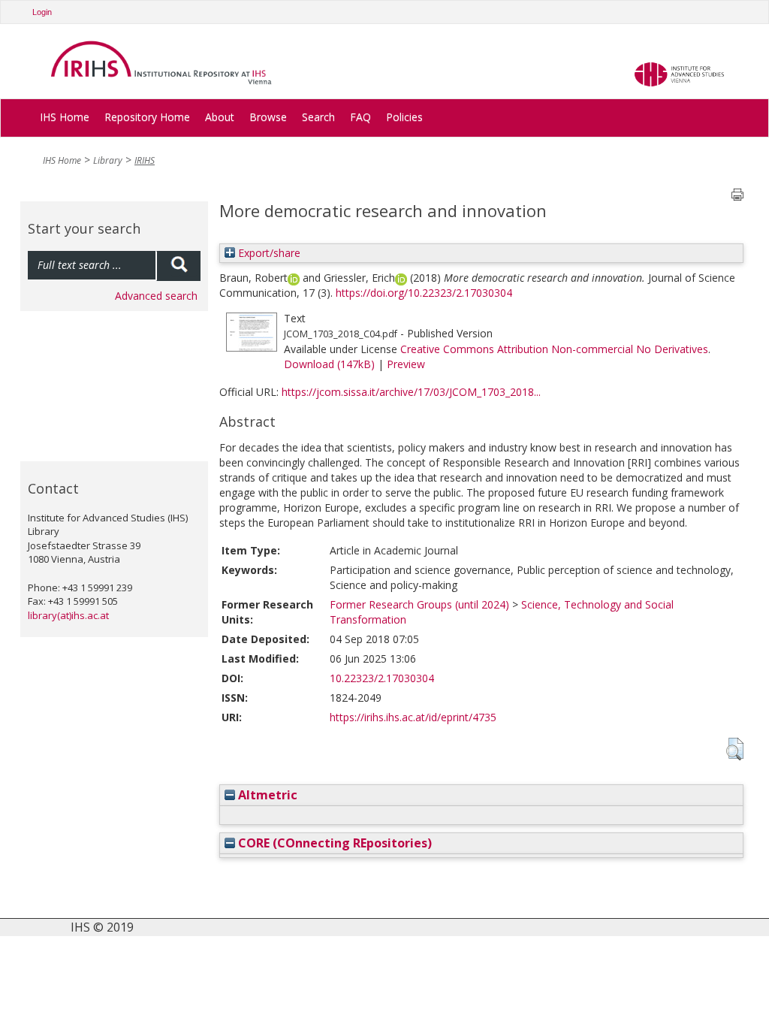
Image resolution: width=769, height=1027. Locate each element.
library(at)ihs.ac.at (68, 615)
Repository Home (147, 117)
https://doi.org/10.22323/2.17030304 (424, 292)
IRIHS (144, 160)
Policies (404, 117)
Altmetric (266, 795)
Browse (268, 117)
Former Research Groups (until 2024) (419, 604)
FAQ (360, 117)
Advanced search (156, 295)
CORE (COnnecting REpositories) (333, 843)
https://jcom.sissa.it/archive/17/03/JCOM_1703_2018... (411, 392)
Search (318, 117)
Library (107, 160)
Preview (406, 364)
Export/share (267, 253)
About (219, 117)
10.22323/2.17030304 (382, 678)
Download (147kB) (329, 364)
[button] (734, 749)
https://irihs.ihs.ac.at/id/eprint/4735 (413, 717)
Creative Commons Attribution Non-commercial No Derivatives (554, 349)
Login (42, 12)
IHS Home (64, 117)
